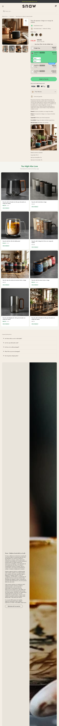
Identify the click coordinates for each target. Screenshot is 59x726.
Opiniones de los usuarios (14, 606)
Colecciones (12, 16)
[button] (44, 48)
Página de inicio (5, 16)
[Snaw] (29, 6)
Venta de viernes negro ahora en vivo (29, 1)
